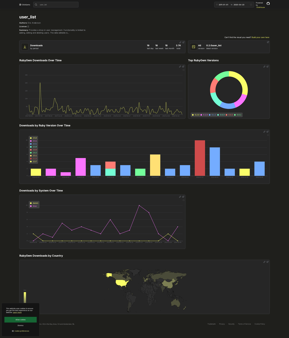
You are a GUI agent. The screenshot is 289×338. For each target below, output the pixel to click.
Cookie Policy (260, 324)
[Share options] (180, 42)
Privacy (222, 324)
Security (231, 324)
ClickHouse (260, 7)
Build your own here (260, 37)
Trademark (211, 324)
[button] (20, 331)
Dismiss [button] (20, 325)
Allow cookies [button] (21, 320)
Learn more (17, 312)
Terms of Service (244, 324)
